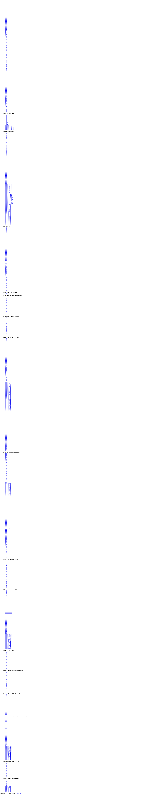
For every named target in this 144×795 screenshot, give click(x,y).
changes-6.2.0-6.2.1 (8, 414)
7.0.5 (6, 137)
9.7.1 (6, 183)
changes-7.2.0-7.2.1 (8, 204)
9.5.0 (6, 180)
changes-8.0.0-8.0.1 (8, 211)
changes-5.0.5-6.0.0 (8, 411)
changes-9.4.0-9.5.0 (8, 221)
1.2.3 (6, 23)
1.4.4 (6, 39)
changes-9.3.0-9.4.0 (8, 220)
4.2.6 (6, 689)
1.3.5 (6, 32)
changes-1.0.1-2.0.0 (8, 747)
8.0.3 (6, 172)
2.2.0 (6, 71)
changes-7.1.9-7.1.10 (8, 193)
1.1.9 (6, 15)
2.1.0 (6, 63)
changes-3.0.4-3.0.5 (8, 398)
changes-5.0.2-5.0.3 (8, 408)
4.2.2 (6, 685)
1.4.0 (6, 35)
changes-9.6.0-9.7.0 (8, 223)
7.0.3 (6, 135)
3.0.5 (6, 361)
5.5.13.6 (6, 124)
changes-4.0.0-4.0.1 (8, 400)
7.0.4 (6, 136)
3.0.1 (6, 302)
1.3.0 (6, 27)
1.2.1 (6, 21)
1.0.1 (6, 339)
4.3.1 (6, 285)
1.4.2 (6, 37)
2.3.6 (6, 87)
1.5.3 (6, 47)
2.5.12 (6, 111)
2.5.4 (6, 103)
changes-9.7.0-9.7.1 (8, 224)
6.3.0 (6, 378)
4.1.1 (6, 630)
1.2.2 (6, 22)
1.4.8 (6, 43)
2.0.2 (6, 58)
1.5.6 (6, 50)
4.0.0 (6, 278)
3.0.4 (6, 360)
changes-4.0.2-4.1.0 (8, 644)
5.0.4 (6, 311)
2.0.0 (6, 56)
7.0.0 (6, 132)
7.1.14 (6, 155)
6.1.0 (6, 375)
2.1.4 (6, 67)
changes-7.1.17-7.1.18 (9, 202)
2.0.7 (6, 298)
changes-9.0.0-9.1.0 (8, 217)
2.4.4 (6, 94)
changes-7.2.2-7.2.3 (8, 206)
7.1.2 (6, 143)
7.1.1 (6, 142)
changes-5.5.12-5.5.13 (9, 126)
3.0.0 (6, 274)
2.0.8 (6, 299)
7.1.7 (6, 148)
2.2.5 (6, 76)
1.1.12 (6, 18)
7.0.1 (6, 133)
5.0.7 (6, 481)
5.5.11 (6, 116)
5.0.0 (6, 289)
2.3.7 (6, 88)
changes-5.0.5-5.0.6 (8, 503)
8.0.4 (6, 173)
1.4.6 (6, 41)
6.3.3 (6, 381)
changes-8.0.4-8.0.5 (8, 215)
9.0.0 (6, 175)
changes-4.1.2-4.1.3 (8, 758)
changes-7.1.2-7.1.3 (8, 186)
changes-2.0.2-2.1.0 (8, 385)
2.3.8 (6, 89)
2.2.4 (6, 75)
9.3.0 (6, 178)
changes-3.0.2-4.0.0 (8, 493)
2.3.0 (6, 80)
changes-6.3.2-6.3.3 (8, 418)
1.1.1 (6, 457)
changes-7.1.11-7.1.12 (9, 195)
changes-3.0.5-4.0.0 (8, 399)
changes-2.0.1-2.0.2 (8, 384)
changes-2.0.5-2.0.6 (8, 487)
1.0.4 (6, 342)
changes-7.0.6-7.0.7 (8, 184)
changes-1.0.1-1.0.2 (8, 603)
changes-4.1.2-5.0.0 (8, 647)
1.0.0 (6, 338)
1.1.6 (6, 11)
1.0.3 (6, 341)
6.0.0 (6, 374)
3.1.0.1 (6, 276)
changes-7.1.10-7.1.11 (9, 194)
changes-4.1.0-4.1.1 (8, 645)
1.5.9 (6, 53)
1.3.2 (6, 29)
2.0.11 (6, 538)
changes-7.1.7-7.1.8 (8, 191)
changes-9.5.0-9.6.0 (8, 222)
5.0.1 (6, 290)
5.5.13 (6, 118)
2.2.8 (6, 79)
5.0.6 (6, 313)
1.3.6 (6, 33)
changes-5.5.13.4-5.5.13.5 (9, 128)
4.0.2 (6, 280)
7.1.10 (6, 151)
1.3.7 (6, 34)
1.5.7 (6, 51)
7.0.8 (6, 140)
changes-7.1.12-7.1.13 (9, 196)
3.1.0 (6, 275)
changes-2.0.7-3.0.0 (8, 490)
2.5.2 (6, 101)
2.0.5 (6, 61)
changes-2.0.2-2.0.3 (8, 612)
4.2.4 (6, 687)
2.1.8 (6, 269)
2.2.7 (6, 78)
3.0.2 (6, 303)
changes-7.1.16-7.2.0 (8, 201)
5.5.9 (6, 114)
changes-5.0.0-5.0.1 (8, 406)
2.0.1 (6, 57)
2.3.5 (6, 86)
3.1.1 (6, 277)
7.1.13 (6, 154)
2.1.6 (6, 69)
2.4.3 (6, 93)
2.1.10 (6, 271)
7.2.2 (6, 163)
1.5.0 (6, 44)
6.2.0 (6, 376)
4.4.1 (6, 287)
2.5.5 (6, 104)
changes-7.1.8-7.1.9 (8, 192)
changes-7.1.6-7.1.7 (8, 190)
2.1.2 (6, 65)
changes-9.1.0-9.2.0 (8, 218)
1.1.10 (6, 16)
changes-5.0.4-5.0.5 (8, 410)
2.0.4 (6, 60)
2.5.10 (6, 109)
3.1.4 (6, 719)
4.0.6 (6, 677)
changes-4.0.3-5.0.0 (8, 497)
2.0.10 (6, 537)
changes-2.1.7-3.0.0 (8, 393)
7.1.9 (6, 150)
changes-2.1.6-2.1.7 (8, 392)
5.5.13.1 (6, 119)
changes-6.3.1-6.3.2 (8, 417)
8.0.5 (6, 174)
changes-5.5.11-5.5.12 (9, 125)
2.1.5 (6, 68)
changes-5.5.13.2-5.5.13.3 (9, 127)
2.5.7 (6, 106)
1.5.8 (6, 52)
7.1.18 (6, 159)
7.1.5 (6, 146)
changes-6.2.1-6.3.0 (8, 415)
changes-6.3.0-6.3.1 (8, 416)
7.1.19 (6, 160)
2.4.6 (6, 96)
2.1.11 (6, 272)
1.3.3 (6, 30)
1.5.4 (6, 48)
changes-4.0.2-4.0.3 (8, 402)
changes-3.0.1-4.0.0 (8, 752)
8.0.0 (6, 247)
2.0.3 (6, 59)
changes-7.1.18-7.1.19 (9, 203)
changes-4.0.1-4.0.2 (8, 401)
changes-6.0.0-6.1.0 (8, 412)
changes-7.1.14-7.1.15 (9, 198)
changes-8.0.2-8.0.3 (8, 213)
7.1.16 (6, 157)
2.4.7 (6, 97)
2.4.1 (6, 91)
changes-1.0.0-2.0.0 (8, 786)
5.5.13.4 (6, 122)
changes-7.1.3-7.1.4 (8, 187)
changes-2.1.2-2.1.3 (8, 388)
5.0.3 (6, 310)
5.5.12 (6, 117)
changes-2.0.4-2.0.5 (8, 486)
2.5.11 (6, 110)
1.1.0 (6, 456)
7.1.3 (6, 144)
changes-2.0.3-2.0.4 (8, 485)
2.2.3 (6, 74)
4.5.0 (6, 288)
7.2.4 (6, 165)
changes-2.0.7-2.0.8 (8, 489)
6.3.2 (6, 380)
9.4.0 (6, 179)
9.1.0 (6, 176)
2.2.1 (6, 72)
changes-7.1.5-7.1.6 (8, 189)
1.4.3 (6, 38)
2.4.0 (6, 90)
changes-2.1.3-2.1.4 (8, 389)
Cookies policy (18, 793)
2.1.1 (6, 64)
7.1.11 (6, 152)
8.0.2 (6, 171)
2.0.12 (6, 539)
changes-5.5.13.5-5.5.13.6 (9, 129)
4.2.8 (6, 691)
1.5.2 (6, 46)
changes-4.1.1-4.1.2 (8, 646)
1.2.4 (6, 24)
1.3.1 (6, 28)
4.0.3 (6, 365)
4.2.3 (6, 686)
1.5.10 (6, 54)
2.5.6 (6, 105)
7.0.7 (6, 139)
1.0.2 (6, 340)
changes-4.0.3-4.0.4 (8, 403)
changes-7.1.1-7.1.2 (8, 185)
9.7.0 (6, 182)
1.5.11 (6, 55)
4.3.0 (6, 284)
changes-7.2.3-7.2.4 (8, 207)
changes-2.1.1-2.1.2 (8, 387)
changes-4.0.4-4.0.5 (8, 404)
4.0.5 (6, 367)
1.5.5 (6, 49)
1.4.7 (6, 42)
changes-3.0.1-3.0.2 (8, 395)
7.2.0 (6, 161)
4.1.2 (6, 631)
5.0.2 (6, 309)
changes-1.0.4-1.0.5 (8, 383)
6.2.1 (6, 377)
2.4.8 (6, 98)
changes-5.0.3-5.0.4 (8, 409)
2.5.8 (6, 107)
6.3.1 (6, 379)
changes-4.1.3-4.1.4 (8, 759)
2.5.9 (6, 108)
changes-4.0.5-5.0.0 (8, 405)
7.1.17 (6, 158)
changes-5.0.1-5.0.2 (8, 407)
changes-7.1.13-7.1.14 (9, 197)
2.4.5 (6, 95)
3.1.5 (6, 720)
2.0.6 (6, 62)
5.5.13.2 (6, 120)
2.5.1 (6, 100)
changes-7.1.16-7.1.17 (9, 200)
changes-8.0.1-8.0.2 (8, 212)
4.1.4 (6, 682)
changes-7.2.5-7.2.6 (8, 209)
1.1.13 (6, 19)
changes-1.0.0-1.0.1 (8, 602)
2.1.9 (6, 270)
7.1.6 (6, 147)
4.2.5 (6, 688)
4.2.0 (6, 282)
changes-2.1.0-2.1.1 (8, 386)
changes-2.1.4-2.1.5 (8, 390)
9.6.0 (6, 181)
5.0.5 (6, 312)
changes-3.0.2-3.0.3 (8, 396)
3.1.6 (6, 721)
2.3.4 (6, 85)
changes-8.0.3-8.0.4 (8, 214)
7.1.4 (6, 145)
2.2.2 (6, 73)
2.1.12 (6, 273)
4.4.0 (6, 286)
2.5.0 (6, 99)
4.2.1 (6, 283)
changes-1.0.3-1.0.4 (8, 382)
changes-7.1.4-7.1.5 (8, 188)
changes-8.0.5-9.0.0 (8, 216)
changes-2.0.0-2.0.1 (8, 483)
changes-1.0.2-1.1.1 (8, 482)
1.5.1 (6, 45)
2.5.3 (6, 102)
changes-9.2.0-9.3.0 (8, 219)
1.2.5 (6, 25)
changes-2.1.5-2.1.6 (8, 391)
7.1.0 (6, 141)
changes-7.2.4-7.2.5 (8, 208)
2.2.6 (6, 77)
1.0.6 (6, 596)
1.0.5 (6, 343)
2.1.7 (6, 70)
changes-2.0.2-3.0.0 (8, 638)
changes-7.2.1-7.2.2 (8, 205)
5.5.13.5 (6, 123)
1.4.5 (6, 40)
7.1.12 (6, 153)
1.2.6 (6, 26)
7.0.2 (6, 134)
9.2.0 (6, 177)
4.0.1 (6, 279)
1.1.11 (6, 17)
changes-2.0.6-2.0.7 (8, 488)
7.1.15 (6, 156)
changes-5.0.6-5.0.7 (8, 504)
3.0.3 (6, 359)
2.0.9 (6, 300)
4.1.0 (6, 281)
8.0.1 (6, 170)
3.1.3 (6, 718)
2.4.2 (6, 92)
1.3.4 (6, 31)
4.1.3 (6, 681)
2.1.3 (6, 66)
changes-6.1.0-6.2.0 (8, 413)
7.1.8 (6, 149)
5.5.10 (6, 115)
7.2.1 (6, 162)
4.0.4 (6, 366)
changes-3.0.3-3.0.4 (8, 397)
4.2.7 (6, 690)
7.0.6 (6, 138)
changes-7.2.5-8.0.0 (8, 210)
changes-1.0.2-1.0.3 (8, 604)
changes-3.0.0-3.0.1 (8, 394)
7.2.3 (6, 164)
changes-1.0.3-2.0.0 (8, 635)
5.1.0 (6, 314)
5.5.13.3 (6, 121)
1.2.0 (6, 20)
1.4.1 (6, 36)
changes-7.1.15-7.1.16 (9, 199)
